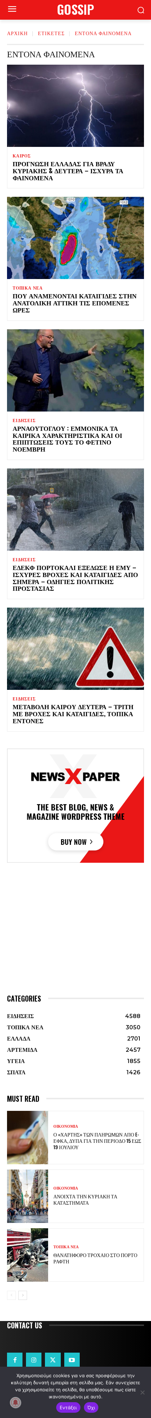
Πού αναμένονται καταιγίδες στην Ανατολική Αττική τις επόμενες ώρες (75, 302)
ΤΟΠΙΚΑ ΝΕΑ (28, 288)
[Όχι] (142, 1392)
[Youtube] (72, 1360)
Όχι (91, 1407)
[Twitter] (52, 1360)
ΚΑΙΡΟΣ (22, 156)
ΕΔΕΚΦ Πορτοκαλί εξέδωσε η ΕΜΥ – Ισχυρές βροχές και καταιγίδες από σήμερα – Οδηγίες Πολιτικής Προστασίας (75, 578)
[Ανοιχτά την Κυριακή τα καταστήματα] (27, 1196)
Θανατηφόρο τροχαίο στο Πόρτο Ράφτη (95, 1258)
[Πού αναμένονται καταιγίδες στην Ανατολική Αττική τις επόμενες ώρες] (75, 238)
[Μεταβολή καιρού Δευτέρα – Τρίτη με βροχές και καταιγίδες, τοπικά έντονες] (75, 649)
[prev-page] (11, 1295)
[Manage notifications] (15, 1402)
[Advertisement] (75, 941)
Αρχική (17, 33)
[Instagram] (33, 1360)
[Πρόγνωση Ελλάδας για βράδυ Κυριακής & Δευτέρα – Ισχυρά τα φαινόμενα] (75, 106)
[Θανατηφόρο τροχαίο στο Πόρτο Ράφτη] (27, 1255)
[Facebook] (14, 1360)
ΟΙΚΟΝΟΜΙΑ (65, 1126)
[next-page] (22, 1295)
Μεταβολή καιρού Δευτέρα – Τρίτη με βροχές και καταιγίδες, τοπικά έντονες (73, 713)
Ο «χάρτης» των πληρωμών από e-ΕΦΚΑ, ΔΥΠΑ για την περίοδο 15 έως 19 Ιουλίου (97, 1141)
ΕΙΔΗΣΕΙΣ (24, 421)
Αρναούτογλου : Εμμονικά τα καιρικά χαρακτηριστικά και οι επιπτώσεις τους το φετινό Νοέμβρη (67, 438)
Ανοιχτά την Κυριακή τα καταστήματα (85, 1199)
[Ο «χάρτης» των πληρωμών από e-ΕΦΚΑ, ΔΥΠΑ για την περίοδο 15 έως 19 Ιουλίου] (27, 1137)
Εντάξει (68, 1407)
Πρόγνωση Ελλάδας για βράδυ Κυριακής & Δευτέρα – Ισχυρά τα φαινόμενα (68, 170)
